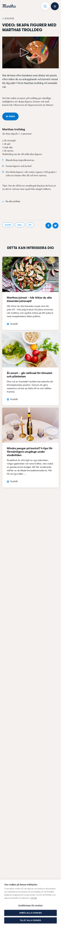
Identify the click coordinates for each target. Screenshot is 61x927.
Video (19, 225)
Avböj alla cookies (30, 913)
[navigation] (9, 6)
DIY (30, 225)
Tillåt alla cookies (30, 920)
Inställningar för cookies (30, 905)
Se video (10, 116)
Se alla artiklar (13, 201)
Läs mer (33, 898)
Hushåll (8, 225)
